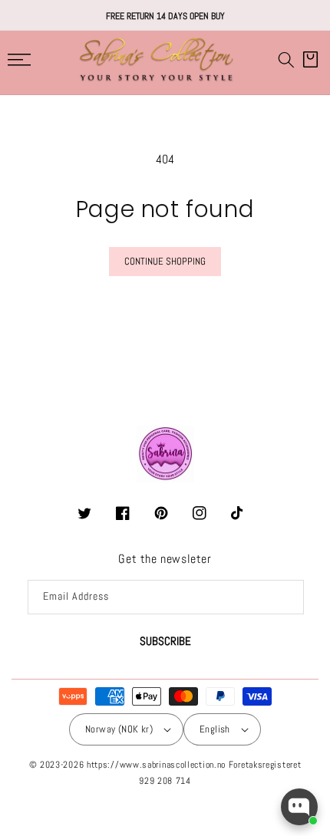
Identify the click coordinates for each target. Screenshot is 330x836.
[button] (286, 59)
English (215, 729)
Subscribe (165, 641)
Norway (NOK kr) (119, 729)
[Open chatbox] (299, 806)
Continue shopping (165, 261)
